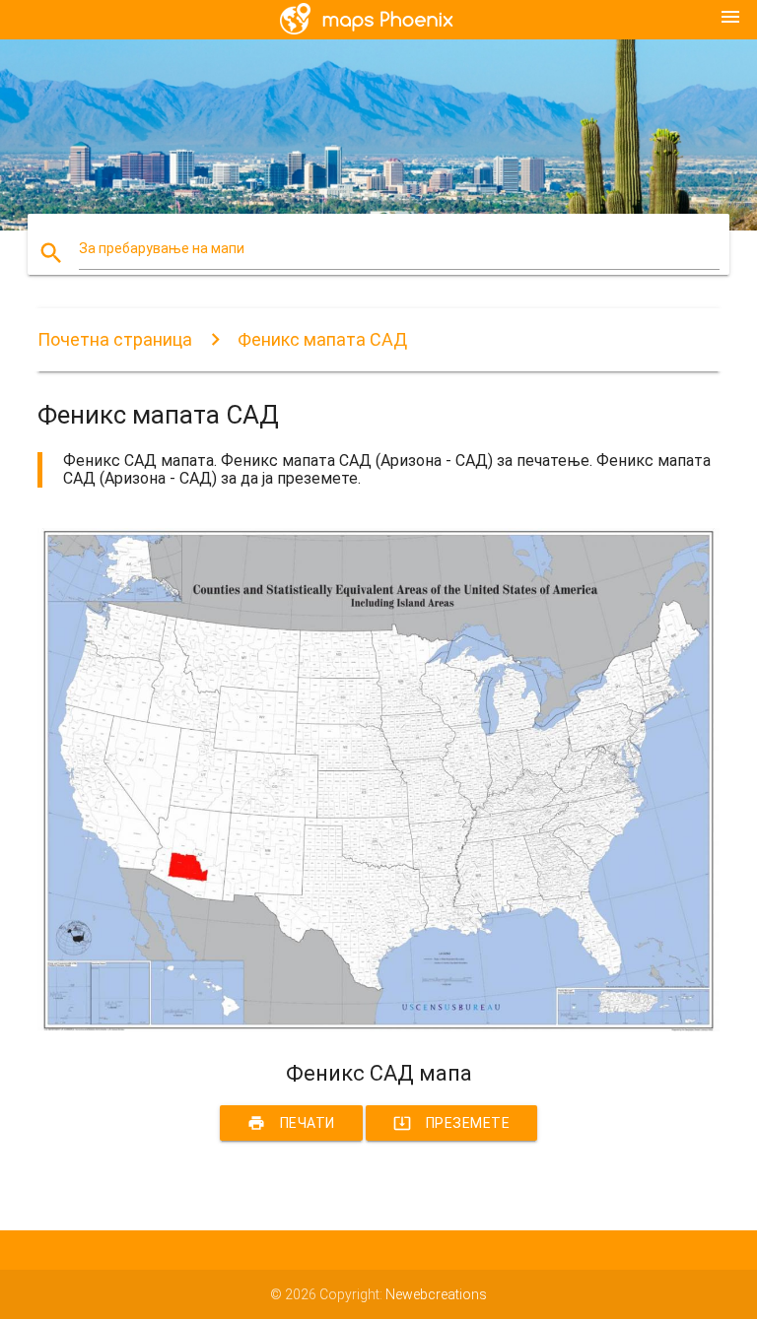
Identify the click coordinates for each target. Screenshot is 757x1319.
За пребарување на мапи (161, 248)
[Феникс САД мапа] (378, 1026)
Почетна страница (114, 339)
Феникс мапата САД (322, 339)
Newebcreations (436, 1294)
